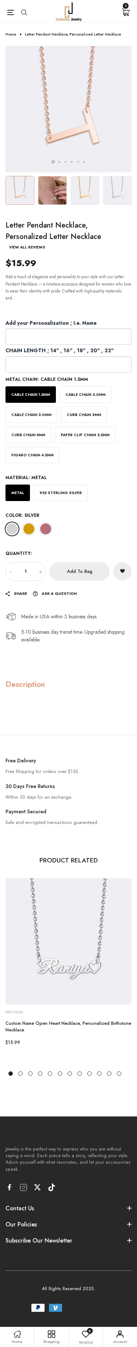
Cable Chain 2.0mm (85, 394)
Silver (12, 529)
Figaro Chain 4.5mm (32, 455)
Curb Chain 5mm (28, 435)
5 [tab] (78, 162)
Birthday (14, 1012)
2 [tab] (59, 162)
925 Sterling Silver (60, 493)
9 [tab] (89, 1073)
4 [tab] (72, 162)
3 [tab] (65, 162)
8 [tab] (79, 1073)
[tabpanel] (68, 109)
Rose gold (45, 529)
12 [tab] (119, 1073)
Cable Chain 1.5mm (30, 394)
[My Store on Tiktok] (52, 1187)
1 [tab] (53, 162)
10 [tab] (99, 1073)
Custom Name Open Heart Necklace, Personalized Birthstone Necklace (68, 1026)
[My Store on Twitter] (37, 1187)
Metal (17, 493)
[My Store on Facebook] (9, 1187)
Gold (28, 529)
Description (25, 684)
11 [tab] (109, 1073)
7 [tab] (70, 1073)
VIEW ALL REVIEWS (27, 247)
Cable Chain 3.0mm (31, 414)
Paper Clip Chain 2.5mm (85, 435)
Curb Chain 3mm (84, 414)
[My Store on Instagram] (23, 1188)
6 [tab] (84, 162)
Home (10, 34)
